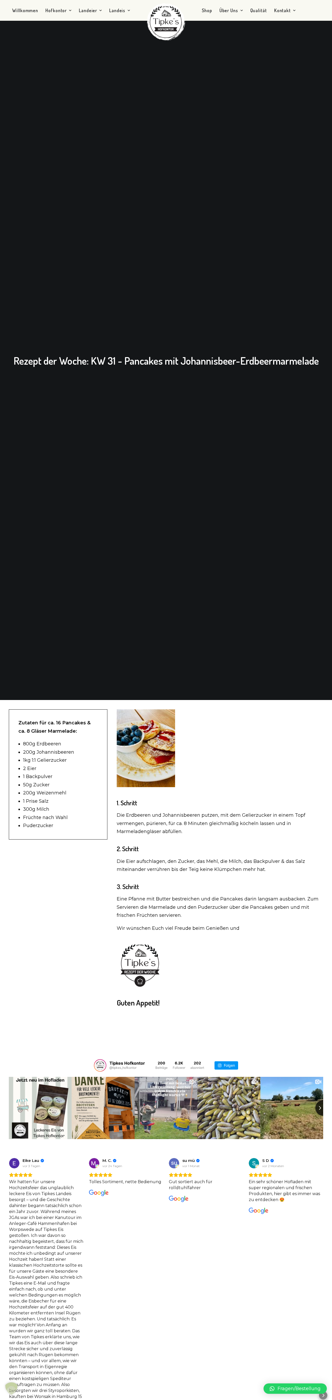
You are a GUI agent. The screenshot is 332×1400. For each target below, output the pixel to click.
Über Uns (228, 10)
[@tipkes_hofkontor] (100, 1065)
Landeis (117, 10)
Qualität (258, 10)
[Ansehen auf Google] (14, 1163)
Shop (207, 10)
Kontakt (282, 10)
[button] (323, 1395)
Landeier (88, 10)
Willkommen (25, 10)
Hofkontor (56, 10)
